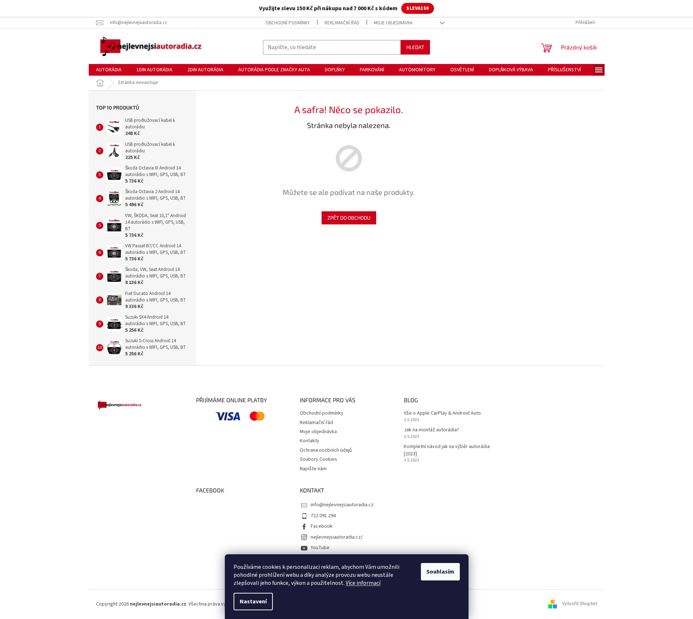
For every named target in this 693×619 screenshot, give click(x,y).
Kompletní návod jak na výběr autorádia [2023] (447, 450)
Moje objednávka (393, 23)
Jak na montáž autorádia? (431, 430)
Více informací (363, 583)
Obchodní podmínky (288, 23)
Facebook (321, 526)
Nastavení (253, 602)
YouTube (320, 547)
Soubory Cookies (318, 459)
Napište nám (313, 468)
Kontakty (309, 440)
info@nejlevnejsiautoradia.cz (342, 504)
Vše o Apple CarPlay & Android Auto (442, 413)
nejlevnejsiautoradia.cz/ (337, 537)
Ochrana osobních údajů (326, 450)
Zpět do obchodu (348, 218)
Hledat (415, 47)
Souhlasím (440, 572)
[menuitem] (109, 70)
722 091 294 (323, 515)
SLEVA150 (417, 8)
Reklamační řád (341, 23)
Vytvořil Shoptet (579, 604)
